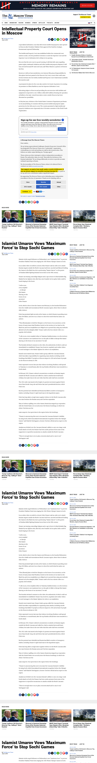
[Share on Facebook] (49, 39)
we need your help (37, 166)
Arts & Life (42, 22)
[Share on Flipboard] (63, 39)
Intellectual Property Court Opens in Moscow (34, 31)
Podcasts (50, 22)
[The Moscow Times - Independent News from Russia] (17, 16)
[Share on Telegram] (55, 39)
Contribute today (85, 17)
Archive (57, 22)
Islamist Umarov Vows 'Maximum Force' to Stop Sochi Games (34, 245)
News (6, 22)
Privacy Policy (33, 132)
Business (27, 22)
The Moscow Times (8, 38)
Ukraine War (13, 22)
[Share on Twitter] (52, 39)
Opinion (34, 22)
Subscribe (62, 129)
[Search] (94, 23)
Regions (21, 22)
